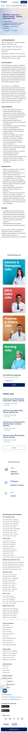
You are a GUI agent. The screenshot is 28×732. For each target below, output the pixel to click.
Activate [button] (14, 385)
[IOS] (5, 710)
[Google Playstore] (5, 706)
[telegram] (14, 718)
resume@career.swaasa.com (15, 697)
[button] (24, 2)
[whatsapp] (5, 718)
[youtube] (10, 718)
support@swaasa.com (15, 699)
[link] (4, 2)
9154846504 (8, 694)
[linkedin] (18, 718)
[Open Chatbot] (5, 691)
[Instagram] (22, 718)
